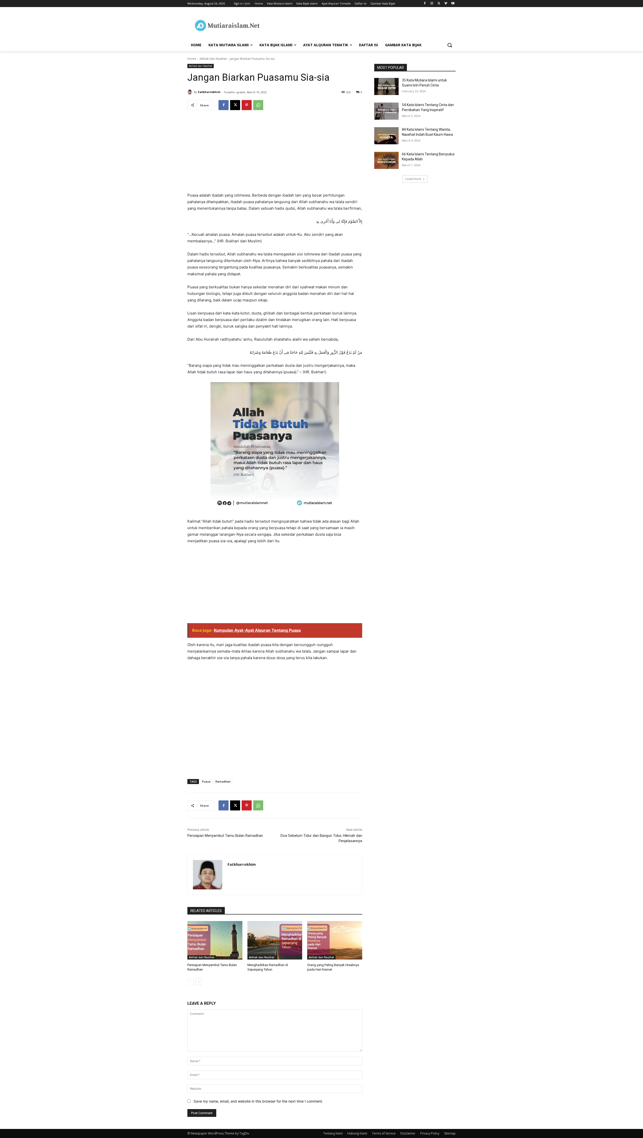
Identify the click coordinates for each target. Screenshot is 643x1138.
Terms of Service (384, 1133)
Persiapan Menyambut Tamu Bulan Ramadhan (225, 835)
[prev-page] (190, 982)
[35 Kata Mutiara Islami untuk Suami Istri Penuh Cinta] (386, 86)
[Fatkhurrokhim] (190, 92)
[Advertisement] (274, 155)
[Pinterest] (247, 105)
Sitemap (450, 1133)
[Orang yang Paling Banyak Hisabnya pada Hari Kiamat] (334, 940)
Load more (413, 179)
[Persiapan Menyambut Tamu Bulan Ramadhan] (214, 940)
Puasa (206, 781)
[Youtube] (453, 4)
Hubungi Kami (357, 1133)
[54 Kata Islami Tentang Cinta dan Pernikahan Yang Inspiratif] (386, 111)
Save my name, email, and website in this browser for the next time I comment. (258, 1101)
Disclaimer (407, 1133)
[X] (439, 4)
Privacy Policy (429, 1133)
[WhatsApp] (258, 105)
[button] (450, 45)
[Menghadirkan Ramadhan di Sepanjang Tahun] (274, 940)
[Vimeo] (446, 4)
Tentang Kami (333, 1133)
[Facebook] (425, 4)
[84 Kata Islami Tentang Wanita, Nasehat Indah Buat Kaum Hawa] (386, 135)
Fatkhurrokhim (209, 92)
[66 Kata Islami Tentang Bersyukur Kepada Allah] (386, 160)
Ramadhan (223, 781)
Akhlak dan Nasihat (213, 59)
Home (191, 59)
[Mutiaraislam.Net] (227, 25)
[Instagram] (432, 4)
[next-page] (198, 982)
